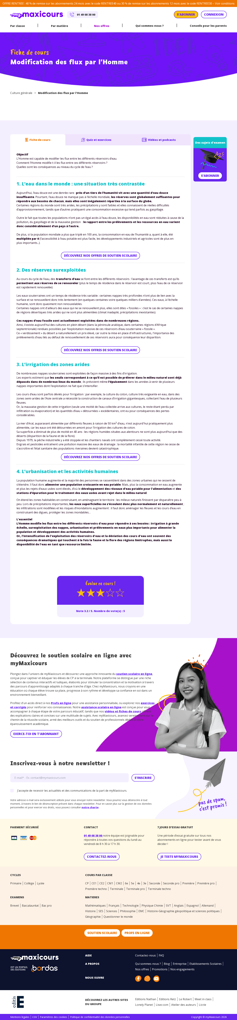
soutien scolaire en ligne (134, 674)
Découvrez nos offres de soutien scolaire (100, 255)
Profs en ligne (61, 703)
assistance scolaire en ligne (101, 707)
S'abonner (210, 176)
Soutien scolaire (102, 933)
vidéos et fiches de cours (123, 711)
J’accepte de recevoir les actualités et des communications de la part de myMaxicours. (72, 790)
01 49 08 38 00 (93, 835)
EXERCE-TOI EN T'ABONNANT (36, 734)
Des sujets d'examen (210, 142)
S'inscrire (143, 778)
